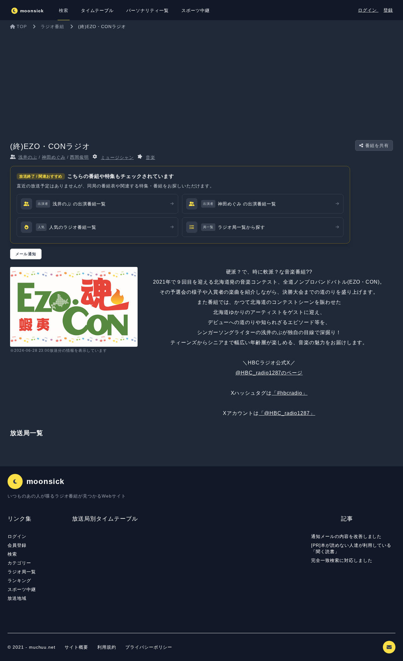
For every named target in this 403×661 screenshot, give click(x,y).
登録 (388, 10)
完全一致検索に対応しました (341, 560)
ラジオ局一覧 (22, 571)
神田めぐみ (53, 157)
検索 (12, 554)
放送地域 (17, 598)
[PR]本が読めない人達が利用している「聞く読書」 (351, 548)
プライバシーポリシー (149, 647)
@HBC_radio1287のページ (269, 372)
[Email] (389, 647)
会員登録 (17, 545)
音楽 (150, 157)
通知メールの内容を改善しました (346, 536)
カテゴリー (19, 562)
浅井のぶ (27, 157)
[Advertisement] (201, 80)
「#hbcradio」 (290, 393)
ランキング (19, 580)
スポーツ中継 (22, 589)
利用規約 (107, 647)
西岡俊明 (79, 157)
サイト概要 (76, 647)
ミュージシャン (117, 157)
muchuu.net (42, 647)
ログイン (368, 10)
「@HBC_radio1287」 (287, 413)
